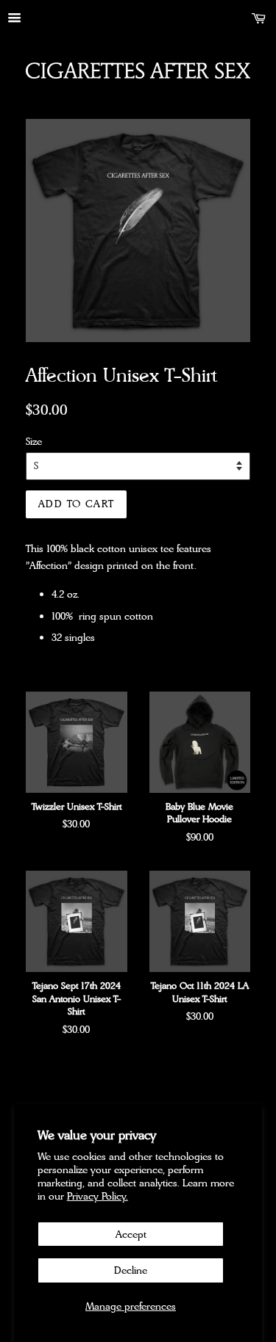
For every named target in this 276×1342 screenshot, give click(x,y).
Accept (131, 1234)
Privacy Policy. (97, 1196)
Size (34, 441)
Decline (130, 1270)
